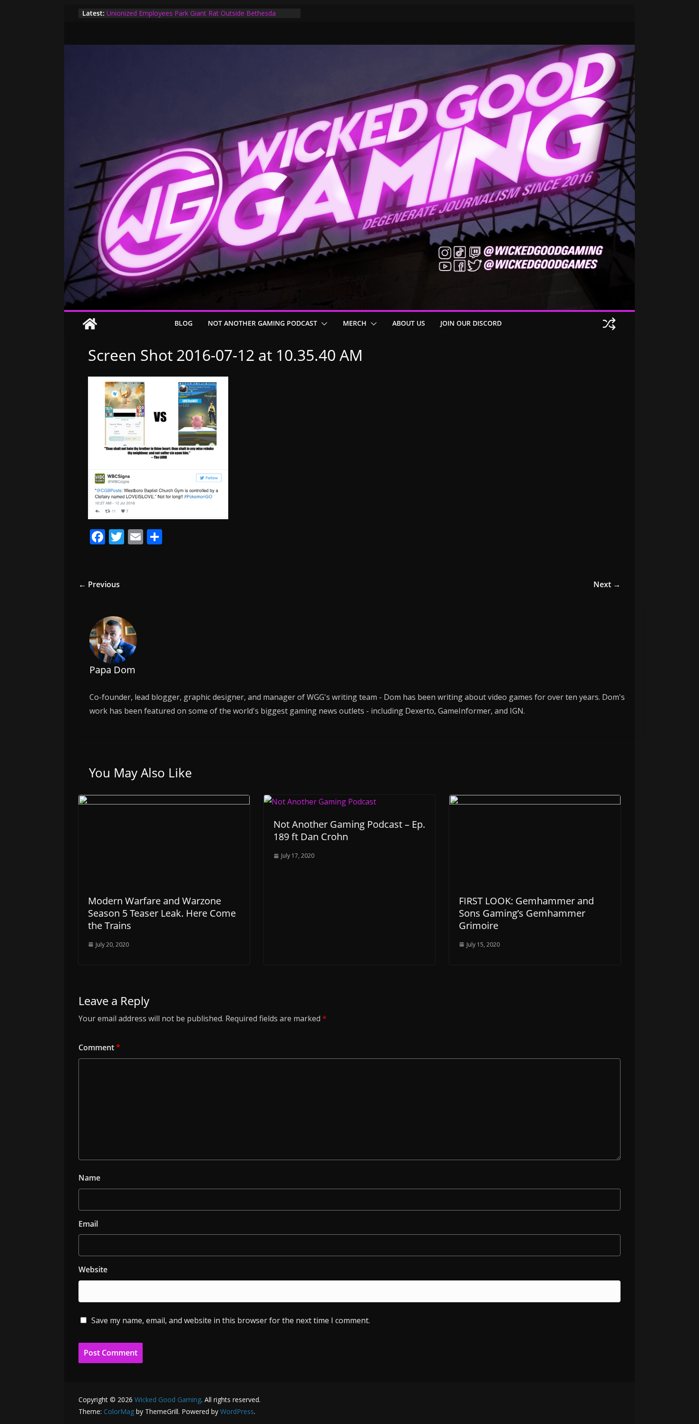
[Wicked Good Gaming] (349, 51)
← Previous (99, 584)
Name (89, 1177)
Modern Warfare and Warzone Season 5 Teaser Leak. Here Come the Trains (162, 913)
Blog (184, 323)
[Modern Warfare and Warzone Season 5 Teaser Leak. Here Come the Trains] (164, 801)
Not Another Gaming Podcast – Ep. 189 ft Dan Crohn (349, 830)
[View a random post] (609, 323)
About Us (408, 323)
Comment (99, 1047)
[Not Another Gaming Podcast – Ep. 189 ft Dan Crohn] (320, 801)
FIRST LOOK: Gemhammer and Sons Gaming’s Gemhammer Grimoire (526, 913)
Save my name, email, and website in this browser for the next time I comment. (230, 1320)
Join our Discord (471, 323)
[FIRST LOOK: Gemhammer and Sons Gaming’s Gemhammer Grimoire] (535, 801)
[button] (322, 324)
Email (88, 1224)
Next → (607, 584)
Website (92, 1269)
